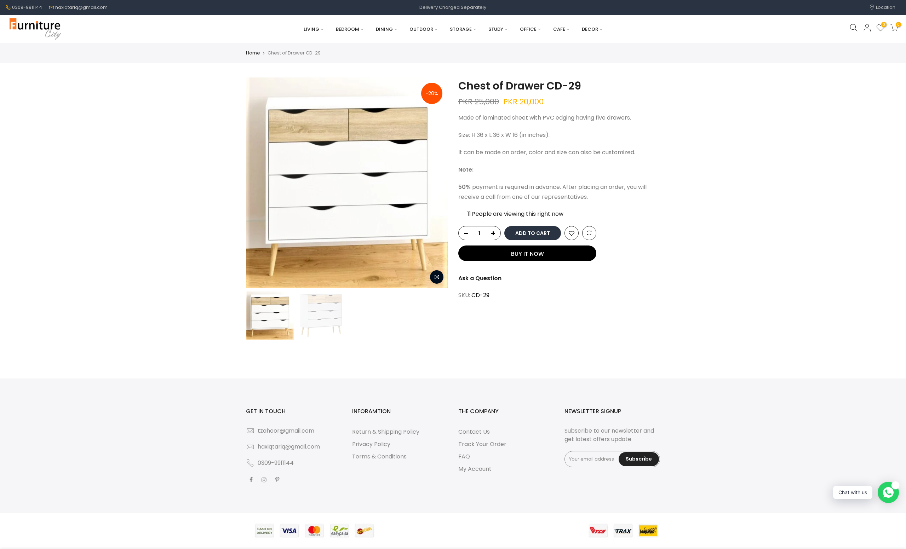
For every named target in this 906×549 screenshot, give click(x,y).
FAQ (464, 456)
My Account (475, 469)
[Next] (435, 183)
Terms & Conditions (379, 456)
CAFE (559, 29)
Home (253, 53)
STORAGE (461, 29)
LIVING (311, 29)
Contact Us (474, 432)
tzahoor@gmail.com (286, 431)
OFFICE (528, 29)
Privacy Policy (371, 444)
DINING (384, 29)
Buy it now (527, 254)
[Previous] (258, 183)
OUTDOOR (421, 29)
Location (885, 7)
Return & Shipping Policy (385, 432)
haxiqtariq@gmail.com (81, 7)
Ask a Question (479, 278)
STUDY (495, 29)
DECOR (590, 29)
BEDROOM (347, 29)
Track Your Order (482, 444)
